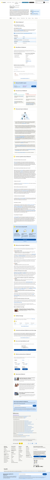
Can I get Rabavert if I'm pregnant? (18, 214)
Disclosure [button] (35, 80)
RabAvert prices (17, 5)
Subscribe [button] (44, 474)
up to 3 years (15, 162)
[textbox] (23, 406)
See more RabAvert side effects (25, 78)
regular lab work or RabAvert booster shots (20, 145)
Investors (20, 459)
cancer (25, 288)
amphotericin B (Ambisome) (22, 255)
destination (22, 142)
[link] (25, 74)
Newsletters (12, 456)
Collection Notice (28, 452)
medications (30, 288)
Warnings (29, 18)
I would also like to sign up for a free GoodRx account (20, 407)
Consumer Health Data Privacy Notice (28, 455)
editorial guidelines (30, 440)
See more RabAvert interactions (25, 337)
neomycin (16, 255)
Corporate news (20, 460)
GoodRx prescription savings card (7, 451)
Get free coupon (25, 239)
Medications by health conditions (6, 454)
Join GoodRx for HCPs (46, 0)
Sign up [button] (34, 405)
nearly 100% (21, 96)
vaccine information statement (21, 152)
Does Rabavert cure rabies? (17, 202)
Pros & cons (18, 18)
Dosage (33, 18)
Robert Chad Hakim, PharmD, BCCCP (35, 12)
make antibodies (22, 30)
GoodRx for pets (5, 459)
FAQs (26, 18)
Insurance (5, 448)
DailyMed (17, 69)
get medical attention (19, 207)
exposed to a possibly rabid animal (18, 206)
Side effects (14, 18)
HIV (22, 288)
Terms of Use (42, 477)
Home (10, 5)
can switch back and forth (25, 190)
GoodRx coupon (33, 318)
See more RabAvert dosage (24, 326)
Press (19, 453)
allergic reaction (24, 123)
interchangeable (23, 198)
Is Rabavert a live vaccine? (17, 181)
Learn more (25, 241)
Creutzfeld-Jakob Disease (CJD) (18, 302)
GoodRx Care (5, 462)
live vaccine (20, 183)
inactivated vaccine (15, 9)
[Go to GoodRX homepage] (3, 2)
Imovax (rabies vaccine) (27, 33)
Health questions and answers (14, 462)
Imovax (15, 102)
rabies (25, 9)
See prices (33, 86)
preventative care (22, 136)
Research (20, 454)
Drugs (13, 5)
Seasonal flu (12, 461)
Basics (11, 18)
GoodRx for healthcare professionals (13, 450)
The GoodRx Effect (21, 455)
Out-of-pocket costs (6, 457)
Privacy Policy (24, 478)
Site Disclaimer (27, 451)
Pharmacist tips (23, 18)
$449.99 (26, 324)
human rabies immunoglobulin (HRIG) (19, 137)
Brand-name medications (6, 458)
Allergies (12, 457)
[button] (25, 2)
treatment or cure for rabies (30, 204)
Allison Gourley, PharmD (35, 13)
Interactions (36, 18)
